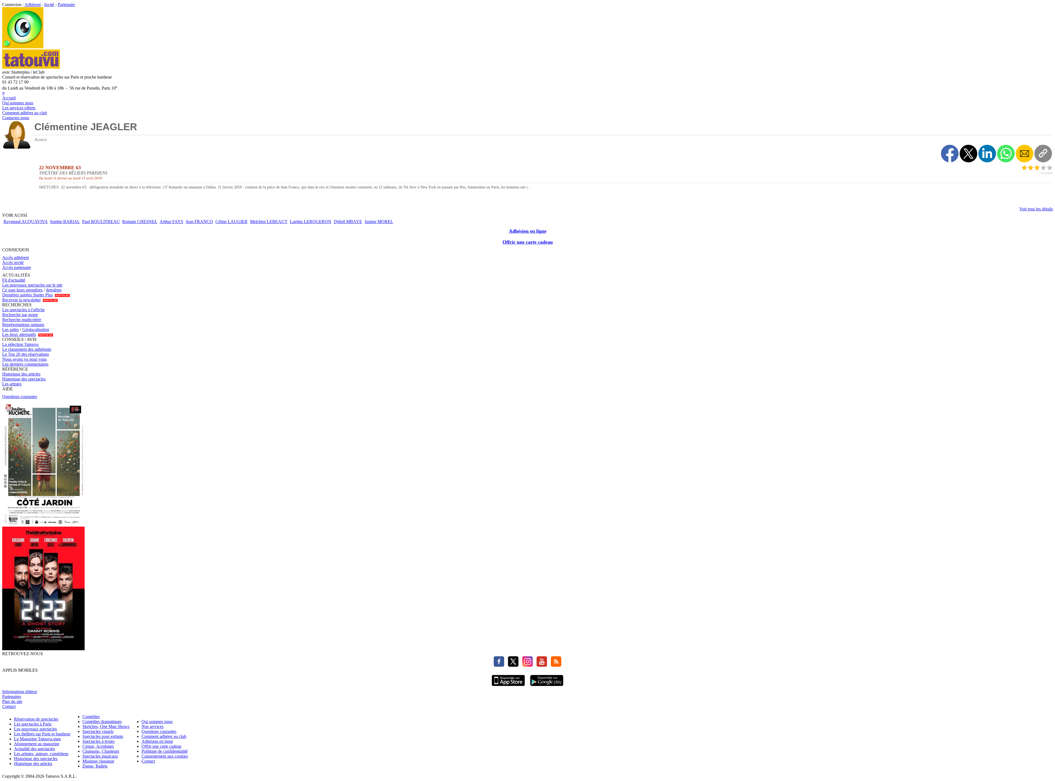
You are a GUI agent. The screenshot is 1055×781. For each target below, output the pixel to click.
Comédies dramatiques (102, 721)
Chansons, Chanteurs (100, 751)
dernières (54, 290)
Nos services (152, 726)
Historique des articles (21, 374)
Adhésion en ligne (527, 231)
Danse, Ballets (94, 766)
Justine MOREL (379, 221)
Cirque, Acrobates (98, 746)
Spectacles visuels (97, 731)
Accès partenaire (16, 267)
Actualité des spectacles (34, 748)
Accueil (9, 98)
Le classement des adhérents (26, 349)
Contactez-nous (15, 117)
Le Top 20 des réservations (25, 354)
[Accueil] (22, 47)
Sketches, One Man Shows (105, 726)
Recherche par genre (20, 314)
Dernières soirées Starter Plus (27, 295)
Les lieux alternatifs (19, 334)
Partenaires (11, 696)
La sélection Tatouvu (20, 344)
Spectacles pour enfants (102, 736)
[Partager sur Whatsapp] (1006, 153)
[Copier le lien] (1043, 153)
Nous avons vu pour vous (24, 359)
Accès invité (13, 262)
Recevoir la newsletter (21, 300)
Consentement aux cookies (164, 756)
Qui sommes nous (17, 103)
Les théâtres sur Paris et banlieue (42, 734)
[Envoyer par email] (1024, 153)
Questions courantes (19, 396)
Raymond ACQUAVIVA (26, 221)
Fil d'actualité (13, 280)
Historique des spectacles (24, 379)
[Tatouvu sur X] (511, 665)
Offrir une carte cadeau (527, 242)
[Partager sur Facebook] (950, 153)
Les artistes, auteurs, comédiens (41, 753)
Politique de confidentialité (164, 751)
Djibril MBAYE (348, 221)
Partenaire (66, 4)
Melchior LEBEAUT (268, 221)
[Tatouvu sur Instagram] (526, 665)
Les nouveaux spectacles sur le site (32, 285)
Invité (49, 4)
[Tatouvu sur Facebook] (499, 665)
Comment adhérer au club (24, 112)
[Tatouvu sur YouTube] (540, 665)
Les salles (10, 329)
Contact (9, 706)
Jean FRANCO (199, 221)
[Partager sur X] (968, 153)
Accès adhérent (15, 257)
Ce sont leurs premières (22, 290)
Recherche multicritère (21, 319)
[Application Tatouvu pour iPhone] (508, 686)
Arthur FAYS (171, 221)
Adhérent (32, 4)
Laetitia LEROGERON (310, 221)
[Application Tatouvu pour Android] (546, 686)
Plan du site (12, 701)
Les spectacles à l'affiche (23, 309)
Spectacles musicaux (100, 756)
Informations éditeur (19, 691)
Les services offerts (18, 107)
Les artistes (11, 384)
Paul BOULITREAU (101, 221)
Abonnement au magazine (36, 743)
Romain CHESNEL (139, 221)
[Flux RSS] (554, 665)
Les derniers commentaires (25, 364)
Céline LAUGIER (231, 221)
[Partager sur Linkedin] (987, 153)
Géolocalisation (35, 329)
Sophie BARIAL (65, 221)
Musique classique (98, 761)
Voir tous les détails (1036, 209)
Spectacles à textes (98, 741)
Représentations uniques (23, 324)
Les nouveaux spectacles (35, 729)
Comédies (91, 716)
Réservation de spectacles (36, 719)
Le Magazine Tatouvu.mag (37, 738)
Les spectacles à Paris (32, 724)
